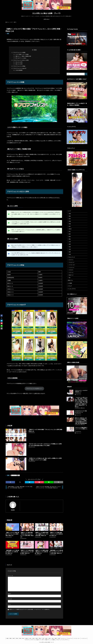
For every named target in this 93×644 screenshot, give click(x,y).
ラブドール (71, 272)
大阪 (70, 249)
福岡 (8, 33)
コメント (10, 575)
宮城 (70, 221)
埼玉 (70, 231)
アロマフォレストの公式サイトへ (34, 388)
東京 (70, 226)
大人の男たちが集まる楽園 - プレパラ (46, 13)
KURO (13, 510)
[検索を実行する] (86, 74)
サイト (9, 604)
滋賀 (70, 244)
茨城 (70, 223)
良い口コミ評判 (19, 62)
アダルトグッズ (71, 257)
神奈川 (70, 228)
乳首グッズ (71, 275)
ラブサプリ (27, 639)
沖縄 (70, 254)
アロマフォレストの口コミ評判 (21, 60)
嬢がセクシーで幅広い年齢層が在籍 (23, 56)
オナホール (71, 259)
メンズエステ (14, 475)
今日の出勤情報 (19, 70)
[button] (10, 482)
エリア (69, 210)
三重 (70, 241)
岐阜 (70, 234)
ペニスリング (71, 267)
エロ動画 (70, 283)
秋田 (70, 218)
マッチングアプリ (72, 288)
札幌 (70, 213)
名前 (9, 593)
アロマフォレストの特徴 (19, 52)
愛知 (70, 239)
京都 (70, 246)
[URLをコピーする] (58, 482)
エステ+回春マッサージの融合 (22, 54)
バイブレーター (72, 264)
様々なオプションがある (21, 58)
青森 (70, 216)
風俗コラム (70, 280)
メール (10, 599)
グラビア (70, 286)
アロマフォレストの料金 (19, 66)
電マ (70, 277)
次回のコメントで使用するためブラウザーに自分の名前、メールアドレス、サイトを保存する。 (29, 609)
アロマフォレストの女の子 (19, 68)
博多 (18, 475)
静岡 (70, 236)
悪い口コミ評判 (19, 64)
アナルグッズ (71, 262)
